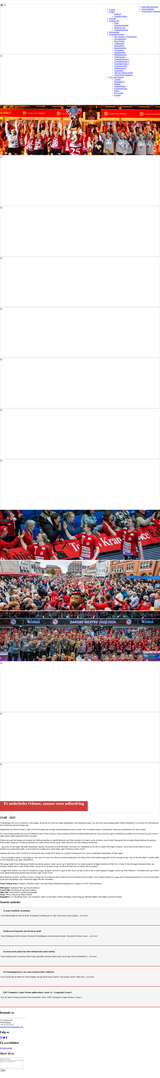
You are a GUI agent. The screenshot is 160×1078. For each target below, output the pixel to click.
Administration (120, 86)
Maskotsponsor (120, 68)
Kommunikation (120, 88)
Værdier (117, 79)
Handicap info (120, 28)
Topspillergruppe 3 (121, 64)
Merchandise (114, 32)
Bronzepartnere (120, 48)
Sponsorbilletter (148, 9)
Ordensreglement (121, 30)
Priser (116, 23)
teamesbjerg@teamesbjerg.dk (11, 1027)
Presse (116, 91)
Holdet (112, 12)
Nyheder (112, 19)
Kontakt (117, 95)
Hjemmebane (119, 82)
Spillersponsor (120, 57)
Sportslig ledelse (120, 16)
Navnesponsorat (120, 66)
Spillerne (117, 14)
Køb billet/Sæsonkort (150, 7)
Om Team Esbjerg (116, 77)
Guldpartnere (119, 43)
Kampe (112, 10)
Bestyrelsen (118, 93)
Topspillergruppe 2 (121, 61)
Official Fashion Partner (123, 73)
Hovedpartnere (120, 39)
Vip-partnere (119, 50)
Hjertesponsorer (120, 55)
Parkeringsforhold (121, 25)
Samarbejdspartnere (117, 34)
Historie (117, 84)
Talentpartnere (120, 52)
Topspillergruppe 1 (121, 59)
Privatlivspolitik (6, 1048)
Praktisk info (114, 21)
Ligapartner (118, 70)
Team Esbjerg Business (151, 11)
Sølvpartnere (119, 46)
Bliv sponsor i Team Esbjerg (125, 37)
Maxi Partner (119, 41)
